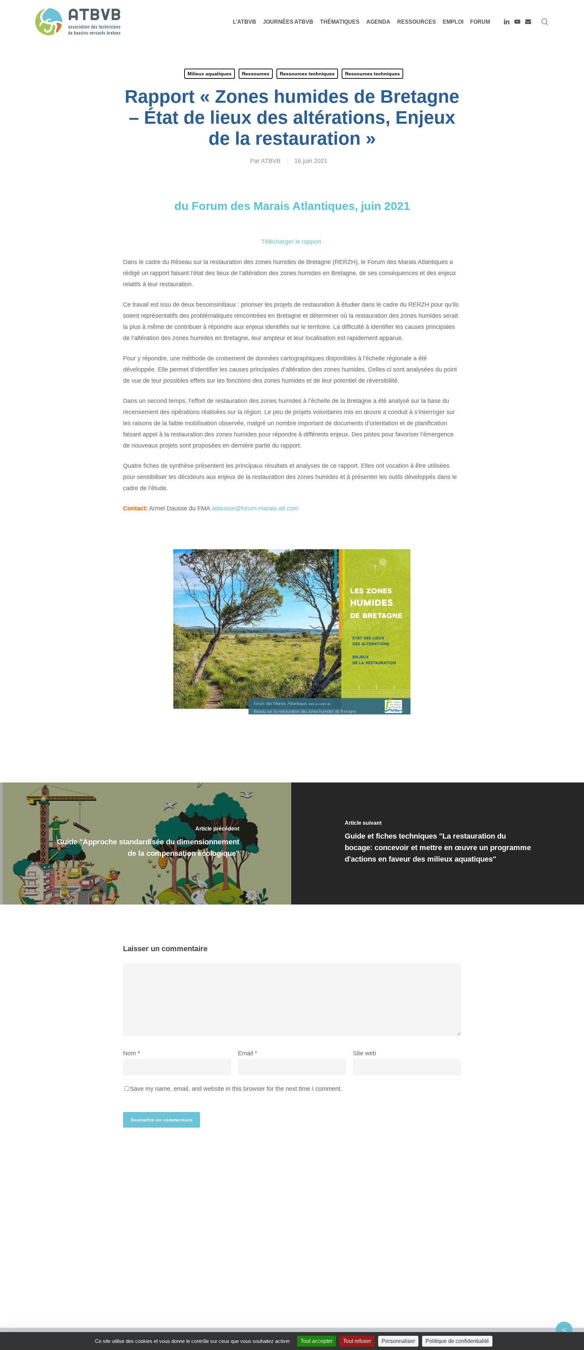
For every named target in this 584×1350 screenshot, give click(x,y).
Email (247, 1053)
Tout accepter (316, 1341)
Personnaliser (398, 1341)
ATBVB (271, 161)
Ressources (255, 73)
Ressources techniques (307, 73)
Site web (364, 1053)
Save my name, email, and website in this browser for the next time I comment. (236, 1088)
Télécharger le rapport (292, 241)
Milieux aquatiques (210, 73)
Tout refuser (357, 1341)
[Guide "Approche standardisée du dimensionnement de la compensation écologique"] (146, 843)
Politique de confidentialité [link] (457, 1341)
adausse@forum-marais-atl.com (255, 508)
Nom (131, 1053)
